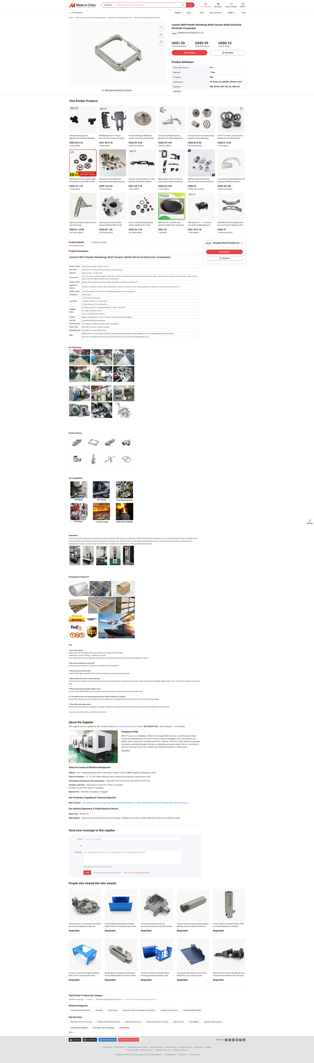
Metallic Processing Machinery (120, 17)
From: (80, 839)
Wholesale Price (171, 1047)
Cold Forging (113, 1010)
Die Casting (101, 802)
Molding (120, 802)
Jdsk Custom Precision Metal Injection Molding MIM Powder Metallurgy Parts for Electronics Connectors (111, 224)
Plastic (185, 802)
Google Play (90, 1039)
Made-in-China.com (146, 1050)
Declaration (183, 1055)
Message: (78, 852)
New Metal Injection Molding (103, 1027)
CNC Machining (89, 802)
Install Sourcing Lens (130, 1039)
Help (201, 12)
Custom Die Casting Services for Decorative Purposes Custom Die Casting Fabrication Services (156, 926)
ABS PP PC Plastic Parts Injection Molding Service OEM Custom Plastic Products (230, 137)
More (71, 1032)
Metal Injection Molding (158, 802)
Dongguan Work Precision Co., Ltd (190, 32)
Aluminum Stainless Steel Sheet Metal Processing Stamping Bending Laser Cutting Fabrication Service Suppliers (155, 975)
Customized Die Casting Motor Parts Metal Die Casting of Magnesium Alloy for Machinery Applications (85, 926)
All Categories (77, 12)
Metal (171, 802)
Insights (208, 1047)
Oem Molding (194, 1022)
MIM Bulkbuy (124, 1027)
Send (87, 872)
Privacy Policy (194, 1055)
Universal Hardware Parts (80, 1010)
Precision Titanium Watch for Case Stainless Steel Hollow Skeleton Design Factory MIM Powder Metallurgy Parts (142, 180)
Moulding (128, 802)
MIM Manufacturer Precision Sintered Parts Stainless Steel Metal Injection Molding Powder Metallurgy (112, 137)
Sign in (242, 6)
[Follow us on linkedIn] (244, 1039)
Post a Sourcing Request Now (137, 873)
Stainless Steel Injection (213, 1022)
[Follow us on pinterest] (240, 1039)
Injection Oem (178, 1022)
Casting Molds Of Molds (192, 1010)
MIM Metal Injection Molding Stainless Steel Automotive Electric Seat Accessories (201, 180)
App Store (75, 1039)
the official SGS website (127, 726)
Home (71, 17)
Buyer (189, 12)
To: (81, 845)
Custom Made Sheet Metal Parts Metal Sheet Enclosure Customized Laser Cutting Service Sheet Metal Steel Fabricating (121, 926)
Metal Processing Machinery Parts (147, 17)
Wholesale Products (157, 1047)
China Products (119, 1047)
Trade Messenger (107, 1039)
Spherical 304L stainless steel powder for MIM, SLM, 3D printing (171, 223)
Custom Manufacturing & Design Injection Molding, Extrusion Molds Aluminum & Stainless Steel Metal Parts (193, 926)
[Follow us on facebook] (226, 1039)
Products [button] (108, 5)
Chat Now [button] (229, 53)
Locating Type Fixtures (169, 1010)
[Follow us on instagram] (233, 1039)
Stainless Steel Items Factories (108, 1022)
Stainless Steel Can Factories (157, 1022)
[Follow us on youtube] (237, 1039)
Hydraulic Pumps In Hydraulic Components (139, 1010)
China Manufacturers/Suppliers (137, 1047)
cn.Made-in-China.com (180, 1050)
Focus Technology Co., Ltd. (140, 1055)
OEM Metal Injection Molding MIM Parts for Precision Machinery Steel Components (230, 224)
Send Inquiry (189, 52)
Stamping (99, 1010)
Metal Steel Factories (133, 1022)
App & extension (215, 12)
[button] (183, 5)
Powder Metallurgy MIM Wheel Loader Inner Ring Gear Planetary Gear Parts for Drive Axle (141, 137)
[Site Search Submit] (190, 4)
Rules (244, 12)
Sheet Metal (111, 802)
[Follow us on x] (230, 1039)
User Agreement (170, 1055)
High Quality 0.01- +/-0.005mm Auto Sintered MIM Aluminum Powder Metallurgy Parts (199, 224)
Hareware (178, 802)
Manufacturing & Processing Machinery (91, 17)
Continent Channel (185, 1047)
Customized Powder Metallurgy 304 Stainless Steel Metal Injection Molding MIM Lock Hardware (231, 180)
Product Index (198, 1047)
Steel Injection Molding (79, 1027)
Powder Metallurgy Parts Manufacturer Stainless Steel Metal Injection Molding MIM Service (82, 137)
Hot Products (107, 1047)
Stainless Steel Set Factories (81, 1022)
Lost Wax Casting (140, 802)
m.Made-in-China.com (163, 1050)
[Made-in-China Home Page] (82, 5)
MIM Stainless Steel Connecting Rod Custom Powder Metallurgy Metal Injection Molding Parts (170, 180)
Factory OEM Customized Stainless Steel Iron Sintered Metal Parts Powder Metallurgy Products (228, 926)
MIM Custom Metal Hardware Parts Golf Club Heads (82, 223)
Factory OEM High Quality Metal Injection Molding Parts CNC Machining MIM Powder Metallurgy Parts (142, 224)
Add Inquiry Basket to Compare (118, 90)
